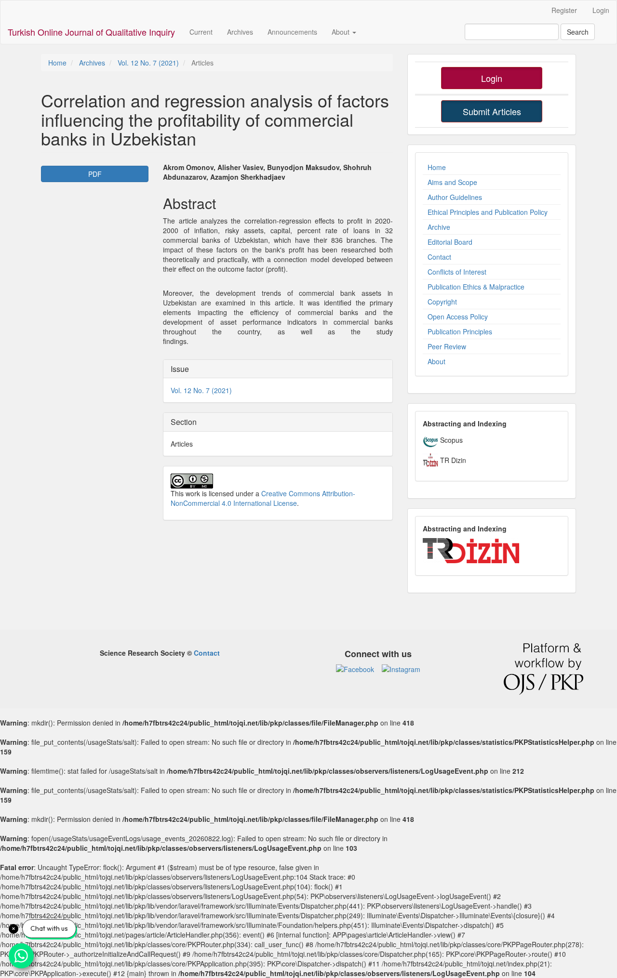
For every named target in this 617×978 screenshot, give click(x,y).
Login (600, 10)
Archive (439, 227)
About (436, 361)
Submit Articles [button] (492, 111)
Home (57, 62)
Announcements (292, 32)
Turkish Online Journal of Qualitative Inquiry (91, 32)
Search (578, 32)
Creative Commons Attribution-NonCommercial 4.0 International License (263, 498)
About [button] (341, 32)
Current (201, 32)
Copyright (442, 301)
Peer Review (447, 346)
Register (564, 10)
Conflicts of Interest (457, 272)
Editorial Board (450, 242)
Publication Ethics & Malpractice (476, 286)
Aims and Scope (452, 182)
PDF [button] (95, 174)
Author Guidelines (455, 197)
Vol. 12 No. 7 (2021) (148, 62)
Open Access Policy (458, 316)
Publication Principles (460, 331)
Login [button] (491, 78)
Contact (439, 257)
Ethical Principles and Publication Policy (488, 212)
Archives (240, 32)
